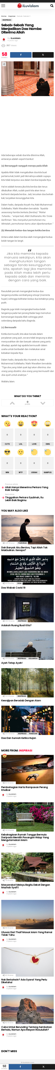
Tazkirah (22, 543)
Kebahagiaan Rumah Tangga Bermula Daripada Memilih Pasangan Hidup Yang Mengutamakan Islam (25, 837)
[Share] (20, 1067)
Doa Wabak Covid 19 (13, 587)
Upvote (12, 403)
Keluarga (33, 658)
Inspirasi (22, 621)
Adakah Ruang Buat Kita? (16, 625)
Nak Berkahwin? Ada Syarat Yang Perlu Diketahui (24, 981)
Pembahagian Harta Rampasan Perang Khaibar (24, 789)
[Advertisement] (27, 126)
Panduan (33, 733)
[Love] (4, 755)
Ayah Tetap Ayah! (12, 663)
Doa (19, 583)
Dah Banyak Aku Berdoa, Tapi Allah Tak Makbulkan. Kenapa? (24, 549)
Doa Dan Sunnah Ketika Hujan (18, 738)
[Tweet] (43, 1067)
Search (52, 6)
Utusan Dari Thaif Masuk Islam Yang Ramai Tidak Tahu (26, 934)
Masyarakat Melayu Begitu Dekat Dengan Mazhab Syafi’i (25, 886)
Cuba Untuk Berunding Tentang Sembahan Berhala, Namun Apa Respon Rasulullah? (26, 1028)
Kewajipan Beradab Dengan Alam (21, 700)
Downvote (43, 403)
